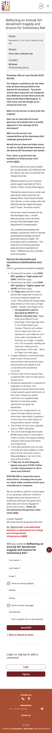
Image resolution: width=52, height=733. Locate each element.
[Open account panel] (49, 550)
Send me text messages (22, 605)
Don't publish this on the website (27, 619)
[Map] (29, 698)
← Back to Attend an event (20, 634)
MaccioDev (28, 728)
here (29, 279)
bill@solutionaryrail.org (19, 67)
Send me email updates (22, 583)
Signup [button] (26, 674)
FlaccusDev (17, 728)
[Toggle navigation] (47, 6)
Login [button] (26, 666)
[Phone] (23, 698)
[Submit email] (42, 708)
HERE (16, 161)
